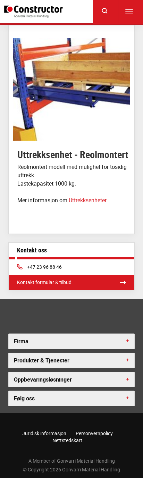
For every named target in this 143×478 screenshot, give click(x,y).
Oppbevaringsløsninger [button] (43, 379)
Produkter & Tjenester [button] (41, 360)
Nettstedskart (67, 440)
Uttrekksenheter (88, 200)
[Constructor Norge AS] (34, 11)
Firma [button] (21, 341)
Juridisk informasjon (44, 433)
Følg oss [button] (24, 398)
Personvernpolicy (94, 433)
